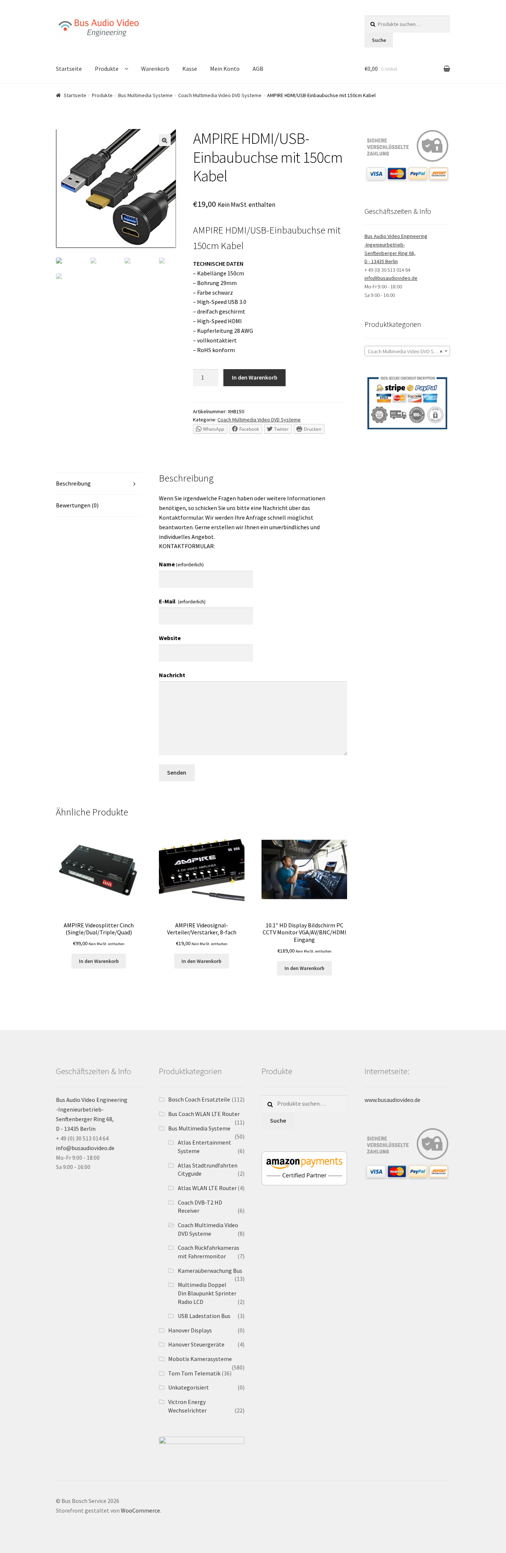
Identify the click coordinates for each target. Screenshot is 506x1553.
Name (181, 564)
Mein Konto (225, 68)
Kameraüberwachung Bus (210, 1270)
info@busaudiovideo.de (390, 278)
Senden (176, 772)
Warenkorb (155, 68)
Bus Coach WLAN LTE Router (204, 1113)
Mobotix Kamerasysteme (200, 1358)
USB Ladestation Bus (204, 1315)
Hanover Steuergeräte (196, 1344)
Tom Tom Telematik (194, 1373)
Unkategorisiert (188, 1387)
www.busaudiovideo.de (392, 1099)
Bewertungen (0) (77, 505)
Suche (379, 40)
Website (170, 638)
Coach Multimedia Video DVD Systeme (220, 95)
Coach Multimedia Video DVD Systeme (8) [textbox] (409, 351)
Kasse (189, 68)
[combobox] (407, 351)
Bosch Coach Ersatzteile (199, 1099)
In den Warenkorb (254, 377)
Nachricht (172, 675)
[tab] (99, 484)
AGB (258, 68)
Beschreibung (73, 483)
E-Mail (182, 601)
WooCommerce (140, 1510)
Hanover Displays (190, 1330)
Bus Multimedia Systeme (145, 95)
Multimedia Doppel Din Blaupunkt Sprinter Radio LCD (207, 1293)
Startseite (69, 68)
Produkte (107, 68)
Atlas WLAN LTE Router (207, 1188)
